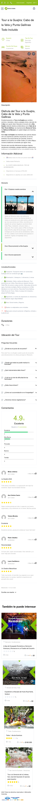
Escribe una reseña (7, 592)
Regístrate (29, 2)
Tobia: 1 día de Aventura (14, 735)
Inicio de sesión (20, 2)
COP (34, 2)
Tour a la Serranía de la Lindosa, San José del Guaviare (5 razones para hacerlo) (18, 776)
